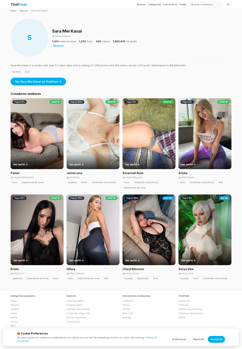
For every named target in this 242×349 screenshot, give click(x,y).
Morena (15, 305)
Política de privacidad (190, 309)
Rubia (14, 300)
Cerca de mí (170, 4)
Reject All (198, 339)
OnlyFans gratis (75, 300)
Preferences (179, 339)
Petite (84, 182)
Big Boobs (142, 278)
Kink (221, 182)
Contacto (183, 305)
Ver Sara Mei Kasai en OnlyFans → (38, 81)
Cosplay (128, 278)
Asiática (16, 71)
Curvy (14, 321)
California (128, 300)
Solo (27, 71)
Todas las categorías (78, 313)
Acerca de (184, 300)
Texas (126, 305)
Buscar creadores (76, 317)
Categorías (154, 4)
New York (128, 313)
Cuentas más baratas (78, 309)
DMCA (181, 317)
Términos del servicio (190, 313)
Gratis (183, 4)
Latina (14, 313)
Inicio (13, 10)
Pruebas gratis (75, 305)
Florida (126, 309)
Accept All (216, 339)
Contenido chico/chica (104, 182)
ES (228, 4)
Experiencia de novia (32, 182)
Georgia (127, 317)
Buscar (141, 4)
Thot (19, 4)
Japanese (17, 278)
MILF (13, 325)
